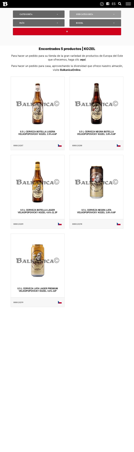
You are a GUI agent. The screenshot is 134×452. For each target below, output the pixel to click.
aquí (82, 59)
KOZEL (79, 23)
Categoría (26, 14)
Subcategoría (84, 14)
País (22, 23)
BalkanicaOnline (70, 69)
